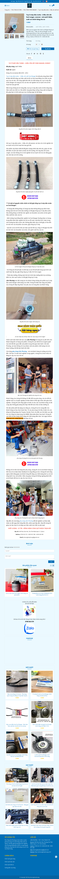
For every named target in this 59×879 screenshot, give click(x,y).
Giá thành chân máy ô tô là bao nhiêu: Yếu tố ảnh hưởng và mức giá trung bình (42, 826)
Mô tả (29, 58)
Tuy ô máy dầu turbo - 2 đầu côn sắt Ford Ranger (21, 76)
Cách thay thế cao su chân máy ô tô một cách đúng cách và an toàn (42, 805)
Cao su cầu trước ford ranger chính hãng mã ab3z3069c (17, 594)
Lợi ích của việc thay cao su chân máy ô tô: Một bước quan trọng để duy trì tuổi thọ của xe (42, 785)
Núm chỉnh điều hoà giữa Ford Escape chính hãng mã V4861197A (42, 725)
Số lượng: (28, 44)
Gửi (51, 561)
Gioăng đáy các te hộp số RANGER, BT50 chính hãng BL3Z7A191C (42, 594)
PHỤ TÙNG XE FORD (16, 10)
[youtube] (46, 1)
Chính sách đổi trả (9, 864)
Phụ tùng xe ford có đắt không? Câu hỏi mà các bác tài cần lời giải (17, 784)
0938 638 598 (38, 1)
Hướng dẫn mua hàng (10, 867)
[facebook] (43, 1)
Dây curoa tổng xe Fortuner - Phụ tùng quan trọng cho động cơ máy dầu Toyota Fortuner (17, 694)
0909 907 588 (29, 1)
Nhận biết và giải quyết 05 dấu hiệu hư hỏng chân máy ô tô (17, 826)
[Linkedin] (37, 54)
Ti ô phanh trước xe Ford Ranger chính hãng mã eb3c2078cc (42, 694)
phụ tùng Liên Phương (26, 521)
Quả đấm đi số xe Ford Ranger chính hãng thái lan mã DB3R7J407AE (17, 755)
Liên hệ (48, 48)
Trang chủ (7, 10)
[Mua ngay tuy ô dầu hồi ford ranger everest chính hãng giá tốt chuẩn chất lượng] (14, 23)
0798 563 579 (20, 1)
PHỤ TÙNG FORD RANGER (29, 10)
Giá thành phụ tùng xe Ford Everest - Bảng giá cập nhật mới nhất (17, 805)
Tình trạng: (29, 41)
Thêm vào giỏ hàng (33, 48)
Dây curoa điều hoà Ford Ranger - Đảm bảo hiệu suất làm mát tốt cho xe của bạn (17, 725)
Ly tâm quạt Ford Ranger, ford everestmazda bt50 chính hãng (42, 755)
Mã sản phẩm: (30, 26)
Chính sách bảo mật (9, 861)
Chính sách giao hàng (10, 858)
